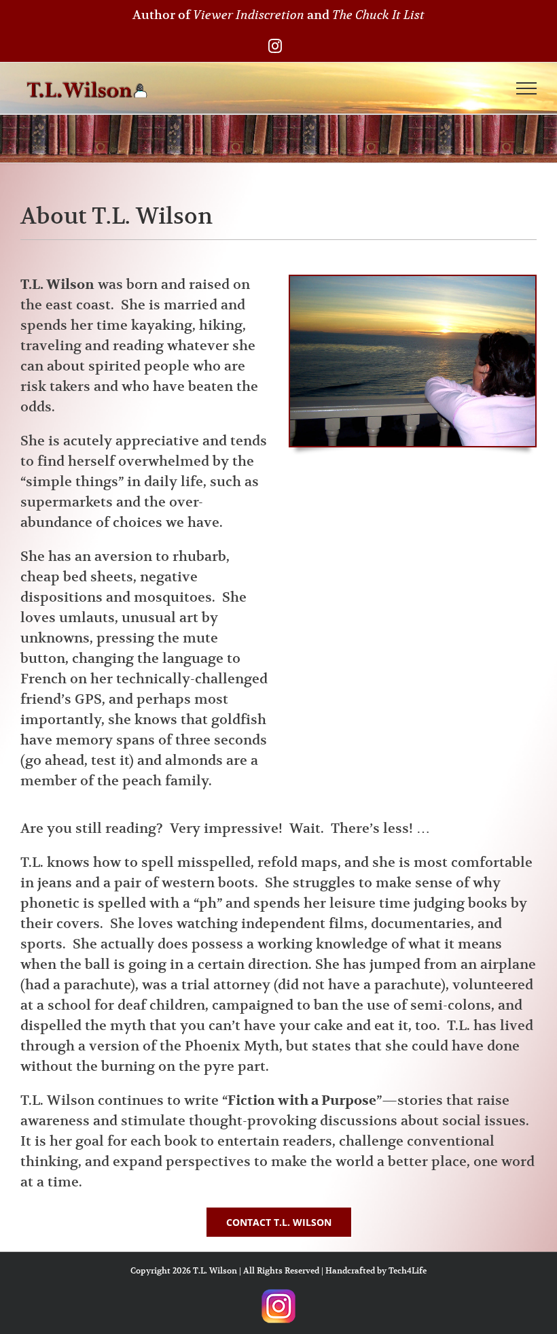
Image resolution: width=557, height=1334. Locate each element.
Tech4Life (408, 1270)
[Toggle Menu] (526, 88)
